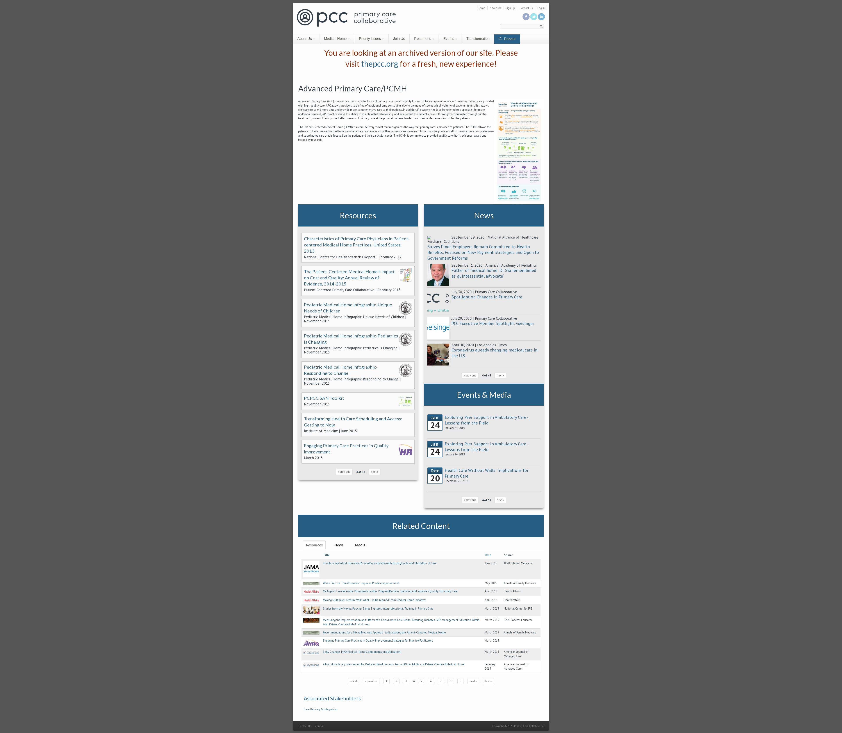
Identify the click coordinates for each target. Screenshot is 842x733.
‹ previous (344, 472)
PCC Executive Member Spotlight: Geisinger (492, 323)
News (339, 545)
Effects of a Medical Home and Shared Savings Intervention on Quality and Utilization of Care (380, 563)
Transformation (478, 39)
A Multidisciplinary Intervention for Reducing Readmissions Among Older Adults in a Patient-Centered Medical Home (393, 664)
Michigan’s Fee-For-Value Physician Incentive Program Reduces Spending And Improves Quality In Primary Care (390, 591)
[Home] (346, 17)
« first (353, 681)
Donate (509, 39)
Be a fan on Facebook (526, 16)
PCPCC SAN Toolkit (324, 398)
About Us (495, 8)
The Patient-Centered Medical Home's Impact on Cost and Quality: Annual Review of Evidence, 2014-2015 (349, 277)
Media (360, 545)
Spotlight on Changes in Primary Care (486, 297)
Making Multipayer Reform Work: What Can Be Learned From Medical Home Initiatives (374, 600)
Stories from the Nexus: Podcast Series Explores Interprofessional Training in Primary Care (378, 608)
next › (374, 472)
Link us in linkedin (541, 16)
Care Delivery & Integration (320, 709)
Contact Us (526, 8)
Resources (423, 39)
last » (488, 681)
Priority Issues (370, 39)
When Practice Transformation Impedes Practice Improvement (361, 583)
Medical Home (336, 39)
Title (326, 555)
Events (449, 39)
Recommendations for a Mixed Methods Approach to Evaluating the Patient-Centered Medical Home (384, 632)
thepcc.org (379, 63)
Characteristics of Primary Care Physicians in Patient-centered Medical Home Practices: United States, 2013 (357, 244)
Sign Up (510, 8)
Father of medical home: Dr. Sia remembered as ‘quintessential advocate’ (493, 273)
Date (488, 555)
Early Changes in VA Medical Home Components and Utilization (361, 652)
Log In (541, 8)
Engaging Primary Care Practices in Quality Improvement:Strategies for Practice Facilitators (378, 640)
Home (481, 8)
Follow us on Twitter (533, 16)
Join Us (399, 39)
